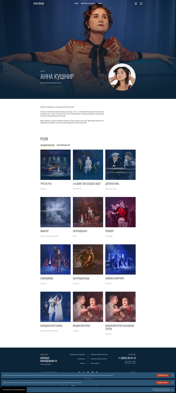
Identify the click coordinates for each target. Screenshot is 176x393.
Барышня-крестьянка (51, 325)
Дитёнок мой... (112, 183)
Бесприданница (81, 278)
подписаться (163, 375)
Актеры (42, 71)
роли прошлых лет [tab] (63, 145)
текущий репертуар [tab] (47, 145)
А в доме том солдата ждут (87, 183)
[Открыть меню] (141, 4)
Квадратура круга (81, 325)
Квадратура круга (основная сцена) (119, 327)
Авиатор (44, 231)
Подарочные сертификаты (77, 354)
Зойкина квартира (114, 278)
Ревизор (109, 231)
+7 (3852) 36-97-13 (127, 357)
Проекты (82, 363)
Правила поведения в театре (99, 354)
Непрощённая (80, 231)
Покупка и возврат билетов (99, 359)
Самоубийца (46, 278)
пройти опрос (162, 382)
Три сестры (46, 183)
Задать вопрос (95, 363)
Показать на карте (45, 364)
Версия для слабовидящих (14, 390)
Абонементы (81, 359)
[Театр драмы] (39, 3)
